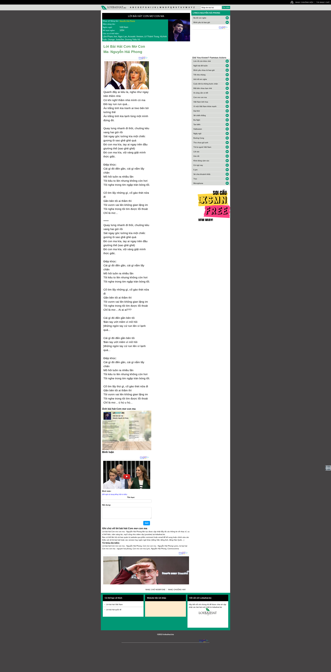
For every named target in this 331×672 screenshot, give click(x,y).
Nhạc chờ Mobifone (155, 590)
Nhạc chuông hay (177, 590)
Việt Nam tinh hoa (200, 102)
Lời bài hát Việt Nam (114, 604)
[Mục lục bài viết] (328, 467)
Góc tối (196, 156)
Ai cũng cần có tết (200, 93)
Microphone (198, 183)
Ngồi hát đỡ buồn (200, 66)
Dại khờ (196, 111)
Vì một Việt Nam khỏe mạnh (204, 106)
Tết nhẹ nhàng (199, 75)
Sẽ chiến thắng (199, 115)
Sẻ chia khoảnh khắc (201, 174)
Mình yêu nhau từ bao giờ (204, 70)
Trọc (195, 179)
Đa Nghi (196, 120)
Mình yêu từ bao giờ (201, 22)
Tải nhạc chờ (323, 2)
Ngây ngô (197, 133)
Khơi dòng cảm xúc (201, 161)
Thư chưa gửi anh (200, 143)
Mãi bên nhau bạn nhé (202, 88)
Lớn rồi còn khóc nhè (202, 61)
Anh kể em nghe (200, 79)
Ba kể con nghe (199, 18)
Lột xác (196, 152)
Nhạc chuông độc (304, 2)
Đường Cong (198, 138)
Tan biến (196, 124)
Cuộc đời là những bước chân (205, 84)
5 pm (195, 170)
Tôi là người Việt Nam (202, 147)
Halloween (197, 129)
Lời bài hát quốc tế (113, 610)
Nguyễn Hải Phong (127, 21)
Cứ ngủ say (198, 165)
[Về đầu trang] (328, 669)
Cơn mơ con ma (200, 97)
